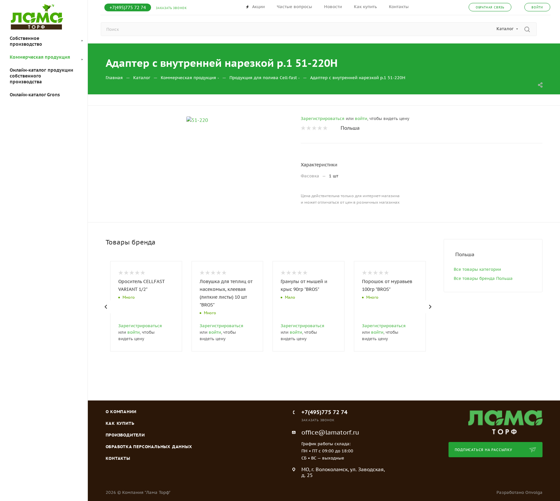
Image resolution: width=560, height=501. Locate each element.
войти (361, 118)
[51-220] (197, 120)
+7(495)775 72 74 (128, 7)
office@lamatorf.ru (330, 432)
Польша (350, 128)
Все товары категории (477, 269)
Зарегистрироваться (322, 118)
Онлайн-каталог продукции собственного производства (41, 76)
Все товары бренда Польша (483, 278)
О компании (121, 411)
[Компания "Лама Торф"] (505, 422)
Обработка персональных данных (149, 446)
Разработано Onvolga (519, 492)
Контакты (118, 458)
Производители (125, 435)
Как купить (120, 423)
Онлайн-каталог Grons (35, 95)
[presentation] (105, 306)
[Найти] (527, 29)
